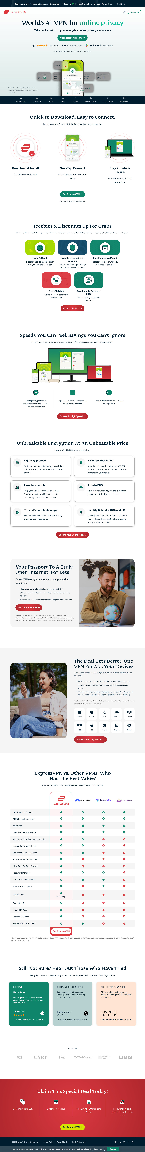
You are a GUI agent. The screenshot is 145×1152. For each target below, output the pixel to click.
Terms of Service (62, 1142)
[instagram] (132, 1142)
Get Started (135, 12)
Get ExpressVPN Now (71, 38)
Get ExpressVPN (71, 194)
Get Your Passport (27, 607)
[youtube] (115, 1142)
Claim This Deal (71, 308)
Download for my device (89, 739)
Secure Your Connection (71, 534)
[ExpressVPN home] (15, 12)
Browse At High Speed (71, 416)
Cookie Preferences (78, 1142)
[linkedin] (120, 1142)
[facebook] (128, 1142)
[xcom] (124, 1142)
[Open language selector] (124, 12)
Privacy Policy (48, 1142)
